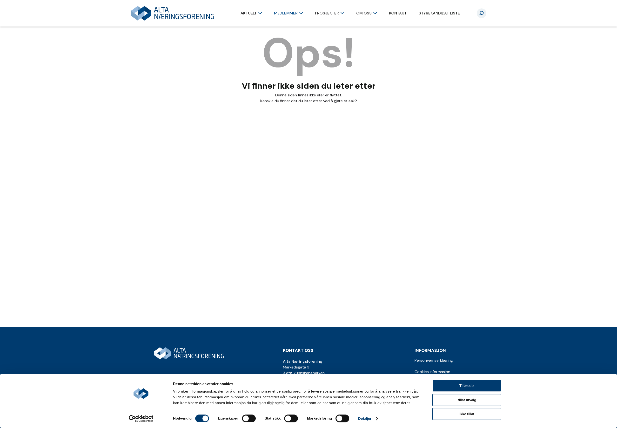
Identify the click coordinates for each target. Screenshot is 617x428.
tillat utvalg (467, 400)
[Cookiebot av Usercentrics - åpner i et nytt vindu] (141, 418)
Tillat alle (466, 386)
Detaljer (364, 418)
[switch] (249, 418)
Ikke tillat (466, 414)
